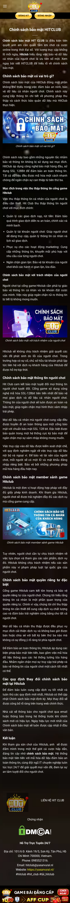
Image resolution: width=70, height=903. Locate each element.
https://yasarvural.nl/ (40, 869)
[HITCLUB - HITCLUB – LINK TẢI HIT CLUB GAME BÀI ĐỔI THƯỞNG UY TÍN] (35, 6)
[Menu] (5, 6)
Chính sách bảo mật (16, 40)
